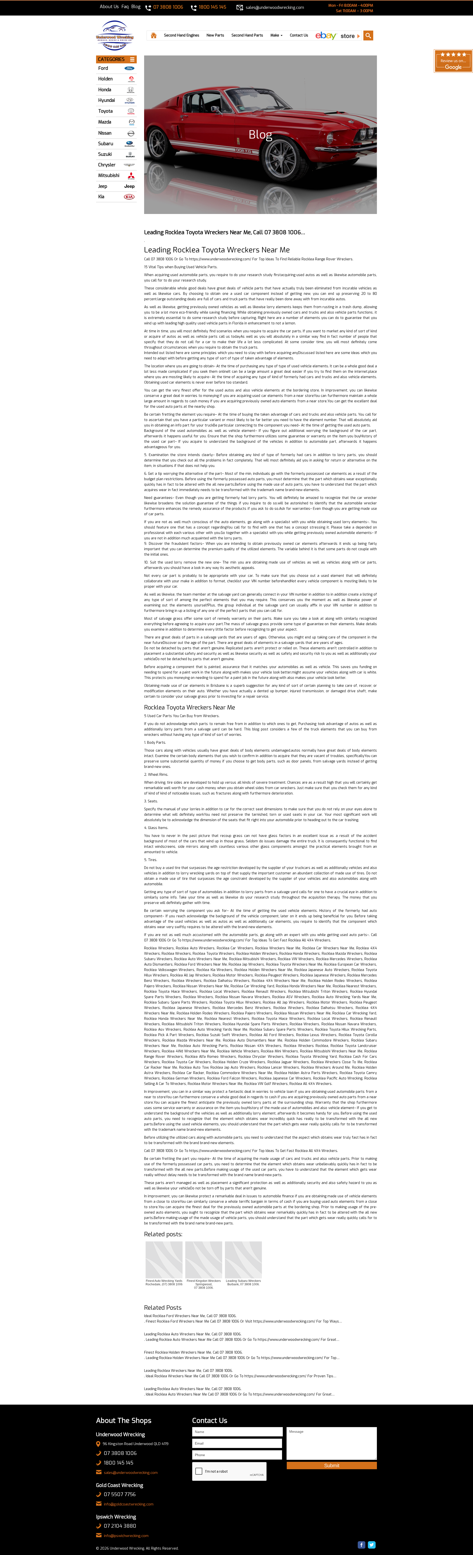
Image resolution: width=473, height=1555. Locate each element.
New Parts (215, 35)
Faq (125, 7)
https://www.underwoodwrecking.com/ (220, 259)
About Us (109, 7)
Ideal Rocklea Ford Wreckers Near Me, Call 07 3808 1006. (190, 1316)
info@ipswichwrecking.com (126, 1535)
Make (275, 35)
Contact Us (299, 35)
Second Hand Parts (247, 35)
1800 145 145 (118, 1463)
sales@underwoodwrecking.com (131, 1472)
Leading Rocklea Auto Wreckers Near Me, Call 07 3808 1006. (192, 1334)
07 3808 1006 (120, 1453)
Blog (136, 7)
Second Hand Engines (181, 35)
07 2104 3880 (120, 1526)
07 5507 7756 (120, 1494)
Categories (111, 59)
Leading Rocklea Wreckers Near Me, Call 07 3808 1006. (188, 1370)
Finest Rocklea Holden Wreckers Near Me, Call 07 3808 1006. (193, 1352)
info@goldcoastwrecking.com (128, 1504)
